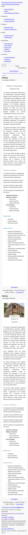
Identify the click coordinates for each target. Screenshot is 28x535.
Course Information (9, 21)
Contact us (7, 59)
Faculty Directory (8, 35)
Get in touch (7, 51)
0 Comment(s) (19, 292)
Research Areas (8, 27)
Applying (6, 49)
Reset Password (14, 71)
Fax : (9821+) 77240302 (7, 519)
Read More (14, 287)
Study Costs (7, 47)
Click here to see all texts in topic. (13, 507)
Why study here (8, 43)
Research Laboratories (10, 29)
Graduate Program (9, 19)
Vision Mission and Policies (11, 13)
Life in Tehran (8, 45)
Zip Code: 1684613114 (7, 528)
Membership (7, 61)
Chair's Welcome (9, 9)
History (6, 11)
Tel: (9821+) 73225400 (7, 517)
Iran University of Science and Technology (12, 513)
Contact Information (9, 57)
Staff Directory (8, 37)
